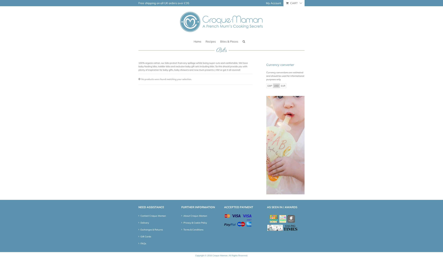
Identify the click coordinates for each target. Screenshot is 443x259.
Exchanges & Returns (152, 229)
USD (276, 85)
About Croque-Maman (195, 215)
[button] (244, 41)
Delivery (145, 222)
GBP (269, 85)
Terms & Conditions (193, 229)
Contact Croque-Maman (153, 215)
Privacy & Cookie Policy (195, 222)
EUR (283, 85)
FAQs (143, 243)
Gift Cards (146, 236)
